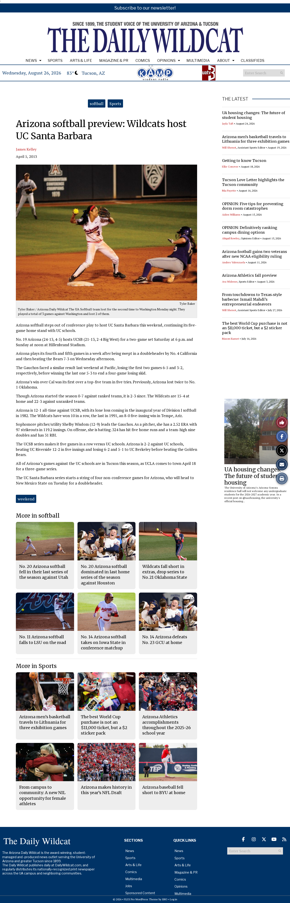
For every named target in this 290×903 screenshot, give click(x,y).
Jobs (128, 886)
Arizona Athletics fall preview (249, 275)
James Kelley (26, 149)
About (223, 60)
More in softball (38, 515)
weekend (26, 499)
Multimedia (198, 60)
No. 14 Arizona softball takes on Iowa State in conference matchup (103, 642)
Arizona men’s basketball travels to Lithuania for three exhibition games (256, 139)
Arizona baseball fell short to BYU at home (163, 790)
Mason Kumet (230, 338)
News (31, 60)
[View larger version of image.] (106, 232)
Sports (55, 60)
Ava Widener (229, 281)
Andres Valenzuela (233, 262)
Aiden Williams (231, 214)
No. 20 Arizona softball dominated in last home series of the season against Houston (105, 575)
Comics (142, 60)
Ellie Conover (230, 166)
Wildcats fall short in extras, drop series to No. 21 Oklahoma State (164, 572)
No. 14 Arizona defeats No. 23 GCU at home (164, 639)
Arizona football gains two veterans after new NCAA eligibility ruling (254, 254)
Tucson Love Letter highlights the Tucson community (253, 182)
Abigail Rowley (230, 238)
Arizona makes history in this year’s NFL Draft (106, 790)
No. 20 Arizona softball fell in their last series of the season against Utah (43, 572)
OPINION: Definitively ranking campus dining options (249, 230)
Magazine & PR (113, 60)
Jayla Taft (227, 123)
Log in (173, 899)
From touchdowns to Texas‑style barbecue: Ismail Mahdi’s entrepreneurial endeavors (252, 299)
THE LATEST (235, 99)
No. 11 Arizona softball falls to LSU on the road (42, 639)
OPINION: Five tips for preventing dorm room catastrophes (252, 206)
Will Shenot (229, 147)
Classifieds (252, 60)
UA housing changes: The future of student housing (252, 476)
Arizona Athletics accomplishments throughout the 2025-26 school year (166, 725)
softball (97, 103)
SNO (164, 899)
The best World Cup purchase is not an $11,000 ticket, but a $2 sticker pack (254, 328)
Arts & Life (81, 60)
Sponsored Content (140, 893)
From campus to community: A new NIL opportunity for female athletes (42, 795)
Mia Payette (229, 190)
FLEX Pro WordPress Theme (141, 899)
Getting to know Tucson (244, 160)
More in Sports (36, 666)
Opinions (166, 60)
